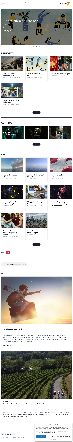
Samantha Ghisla (39, 206)
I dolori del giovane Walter (10, 176)
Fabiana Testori (14, 236)
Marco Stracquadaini (64, 207)
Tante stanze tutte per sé (35, 74)
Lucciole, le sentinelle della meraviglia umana (12, 203)
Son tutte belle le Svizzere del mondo (59, 176)
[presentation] (12, 63)
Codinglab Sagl (20, 437)
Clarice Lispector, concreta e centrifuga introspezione (60, 204)
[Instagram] (5, 434)
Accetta (41, 436)
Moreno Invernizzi (15, 104)
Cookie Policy (53, 439)
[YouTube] (8, 434)
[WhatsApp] (13, 434)
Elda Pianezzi (38, 179)
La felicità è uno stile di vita (13, 329)
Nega (51, 436)
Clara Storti (62, 179)
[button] (70, 424)
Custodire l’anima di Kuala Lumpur (34, 232)
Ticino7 (5, 326)
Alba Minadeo (38, 77)
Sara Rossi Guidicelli (16, 77)
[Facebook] (2, 434)
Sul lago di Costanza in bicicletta (35, 176)
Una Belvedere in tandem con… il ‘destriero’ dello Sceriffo (24, 404)
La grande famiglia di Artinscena (11, 101)
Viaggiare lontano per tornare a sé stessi (35, 203)
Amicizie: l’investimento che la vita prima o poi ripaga (12, 232)
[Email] (10, 434)
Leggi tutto (8, 345)
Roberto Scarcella (64, 75)
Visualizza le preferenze (63, 436)
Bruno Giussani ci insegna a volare (9, 74)
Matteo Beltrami (15, 179)
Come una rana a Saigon (61, 74)
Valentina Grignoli (15, 206)
